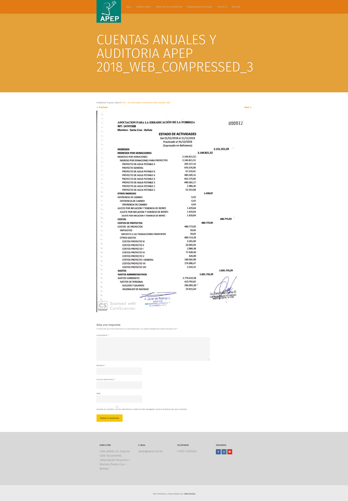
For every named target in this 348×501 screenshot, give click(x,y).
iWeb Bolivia (189, 494)
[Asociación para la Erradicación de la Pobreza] (109, 11)
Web (98, 394)
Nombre (101, 365)
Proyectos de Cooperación (169, 6)
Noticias (236, 6)
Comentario (103, 335)
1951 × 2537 (127, 103)
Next (247, 107)
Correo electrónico (106, 380)
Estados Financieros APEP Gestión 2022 (152, 103)
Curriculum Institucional (199, 6)
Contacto (222, 6)
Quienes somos (143, 6)
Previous (102, 107)
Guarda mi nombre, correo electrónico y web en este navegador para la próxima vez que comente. (142, 409)
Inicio (128, 6)
